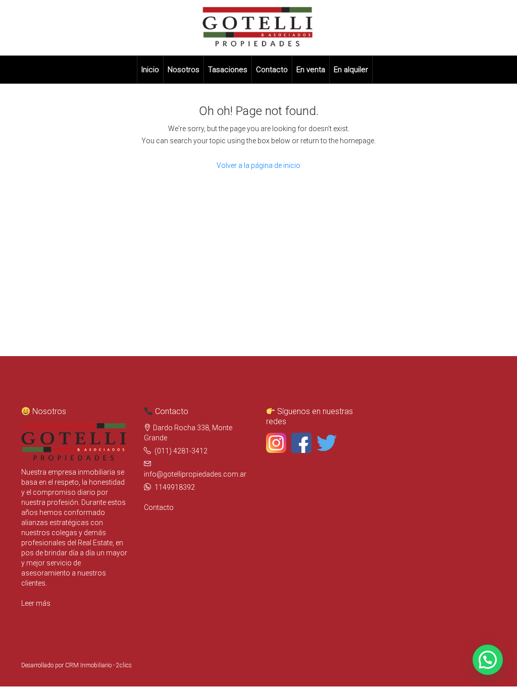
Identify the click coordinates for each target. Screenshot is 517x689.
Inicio (150, 69)
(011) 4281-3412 (181, 451)
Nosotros (183, 69)
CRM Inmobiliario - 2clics (98, 665)
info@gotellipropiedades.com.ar (195, 474)
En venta (310, 69)
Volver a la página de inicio (258, 165)
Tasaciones (227, 69)
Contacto (272, 69)
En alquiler (351, 69)
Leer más (35, 603)
